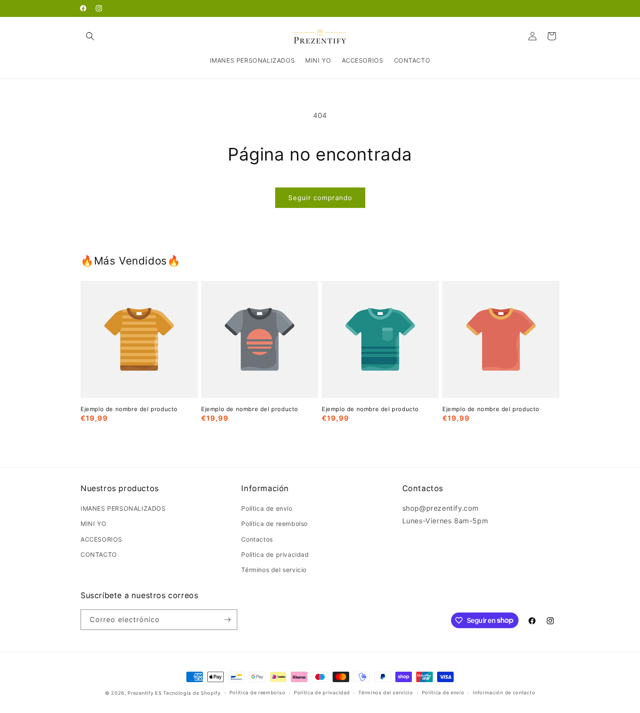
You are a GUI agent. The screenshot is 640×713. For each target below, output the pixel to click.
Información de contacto (504, 693)
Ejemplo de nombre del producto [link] (129, 408)
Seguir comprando (320, 198)
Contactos (257, 539)
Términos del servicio (274, 569)
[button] (90, 36)
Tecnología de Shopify (192, 693)
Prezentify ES (145, 693)
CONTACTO (99, 554)
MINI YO (93, 523)
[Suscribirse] (227, 619)
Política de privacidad (275, 554)
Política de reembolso (274, 523)
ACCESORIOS (101, 539)
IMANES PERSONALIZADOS (123, 508)
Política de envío (266, 508)
